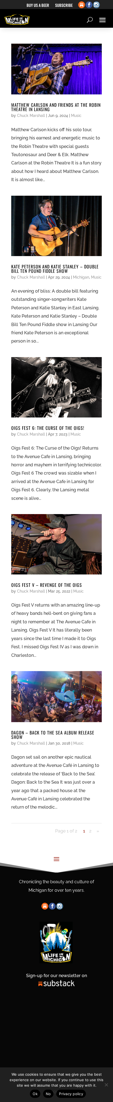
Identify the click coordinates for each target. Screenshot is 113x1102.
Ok (35, 1094)
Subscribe (64, 5)
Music (76, 115)
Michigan (81, 277)
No (48, 1094)
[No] (106, 1084)
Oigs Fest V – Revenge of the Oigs (46, 585)
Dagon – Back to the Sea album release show (52, 734)
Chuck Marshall (31, 115)
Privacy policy (71, 1094)
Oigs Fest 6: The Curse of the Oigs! (47, 428)
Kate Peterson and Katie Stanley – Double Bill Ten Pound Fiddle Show (55, 268)
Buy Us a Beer (38, 5)
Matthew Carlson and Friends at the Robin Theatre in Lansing (56, 107)
